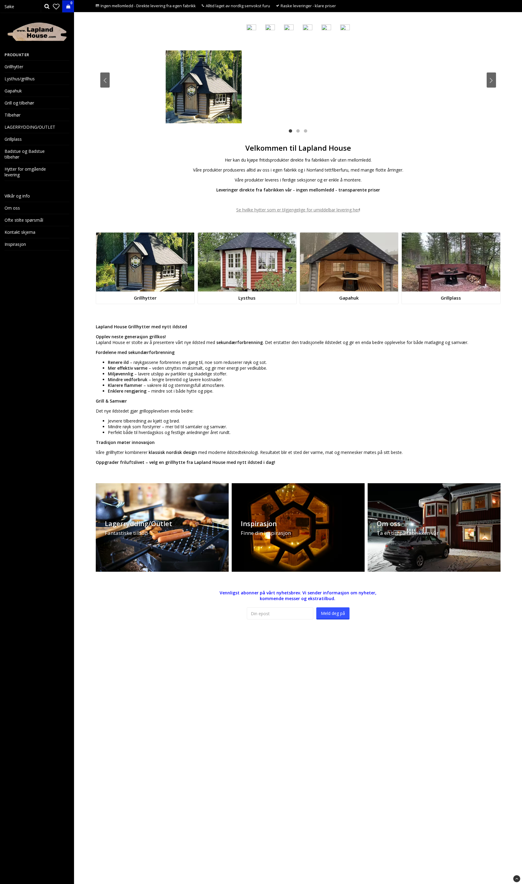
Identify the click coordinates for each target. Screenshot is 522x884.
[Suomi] (326, 27)
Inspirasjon (15, 244)
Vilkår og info (17, 196)
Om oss (12, 208)
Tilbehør (13, 115)
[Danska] (307, 27)
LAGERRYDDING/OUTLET (30, 127)
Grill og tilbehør (19, 103)
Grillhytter (14, 66)
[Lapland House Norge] (270, 27)
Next (491, 80)
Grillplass (13, 139)
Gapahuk (13, 91)
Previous (105, 80)
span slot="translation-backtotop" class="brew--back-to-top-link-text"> (516, 878)
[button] (56, 6)
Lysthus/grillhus (20, 79)
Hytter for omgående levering (25, 172)
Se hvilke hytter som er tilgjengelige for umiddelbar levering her (297, 210)
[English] (289, 27)
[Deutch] (345, 27)
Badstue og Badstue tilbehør (25, 154)
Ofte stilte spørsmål (24, 220)
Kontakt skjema (20, 232)
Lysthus (247, 298)
